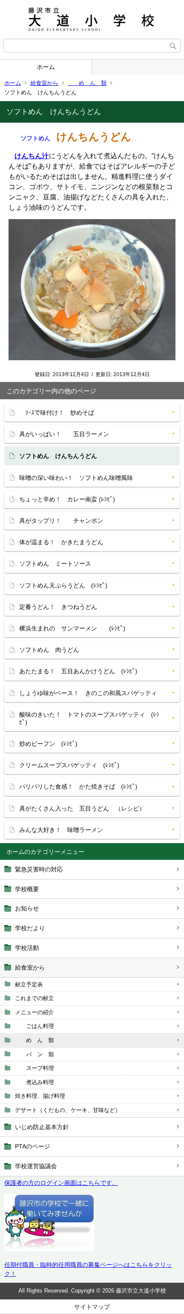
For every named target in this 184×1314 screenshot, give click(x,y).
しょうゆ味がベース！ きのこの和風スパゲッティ (88, 693)
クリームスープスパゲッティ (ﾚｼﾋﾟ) (69, 765)
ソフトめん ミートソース (55, 563)
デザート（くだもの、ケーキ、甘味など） (68, 1110)
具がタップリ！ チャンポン (61, 520)
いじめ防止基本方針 (42, 1127)
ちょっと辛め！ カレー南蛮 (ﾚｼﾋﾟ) (67, 499)
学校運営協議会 (36, 1166)
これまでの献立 (34, 998)
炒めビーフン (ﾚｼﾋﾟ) (48, 743)
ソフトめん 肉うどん (49, 649)
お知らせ (27, 908)
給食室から (44, 83)
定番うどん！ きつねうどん (58, 606)
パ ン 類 (34, 1054)
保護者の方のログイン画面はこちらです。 (61, 1182)
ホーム (46, 66)
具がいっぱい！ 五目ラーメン (64, 434)
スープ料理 (34, 1068)
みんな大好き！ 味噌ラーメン (61, 829)
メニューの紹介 (34, 1012)
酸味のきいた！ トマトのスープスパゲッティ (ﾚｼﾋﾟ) (89, 718)
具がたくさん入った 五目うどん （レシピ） (82, 808)
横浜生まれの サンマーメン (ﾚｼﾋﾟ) (72, 628)
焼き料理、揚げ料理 (40, 1096)
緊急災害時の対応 (39, 869)
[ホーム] (92, 19)
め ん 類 (87, 83)
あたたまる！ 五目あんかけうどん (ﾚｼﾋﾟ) (78, 671)
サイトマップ (92, 1306)
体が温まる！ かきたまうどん (61, 542)
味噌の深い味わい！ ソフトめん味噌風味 (76, 477)
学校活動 (27, 947)
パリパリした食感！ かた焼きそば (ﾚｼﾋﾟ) (78, 786)
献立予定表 (29, 984)
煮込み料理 (34, 1082)
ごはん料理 (34, 1026)
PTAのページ (32, 1146)
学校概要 (27, 889)
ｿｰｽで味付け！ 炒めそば (59, 412)
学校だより (30, 928)
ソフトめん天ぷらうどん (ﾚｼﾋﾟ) (63, 585)
